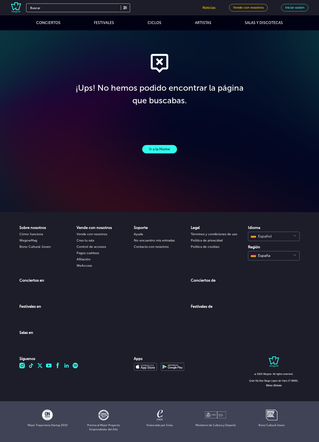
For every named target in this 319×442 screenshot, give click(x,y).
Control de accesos (91, 247)
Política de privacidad (207, 240)
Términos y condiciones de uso (214, 234)
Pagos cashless (88, 253)
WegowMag (28, 240)
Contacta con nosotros (151, 247)
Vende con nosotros (92, 234)
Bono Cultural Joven (35, 247)
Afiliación (83, 259)
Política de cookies (205, 247)
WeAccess (84, 266)
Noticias (209, 8)
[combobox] (273, 236)
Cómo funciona (31, 234)
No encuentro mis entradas (154, 240)
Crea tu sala (85, 240)
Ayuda (138, 234)
